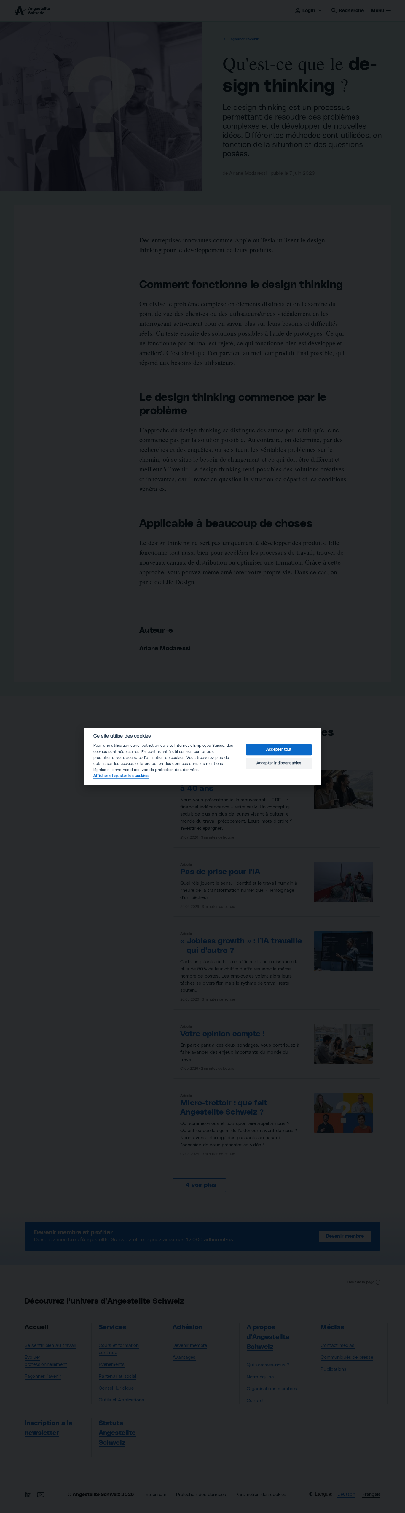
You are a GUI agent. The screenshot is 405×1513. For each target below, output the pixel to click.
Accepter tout (278, 749)
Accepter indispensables (279, 763)
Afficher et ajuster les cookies (121, 776)
